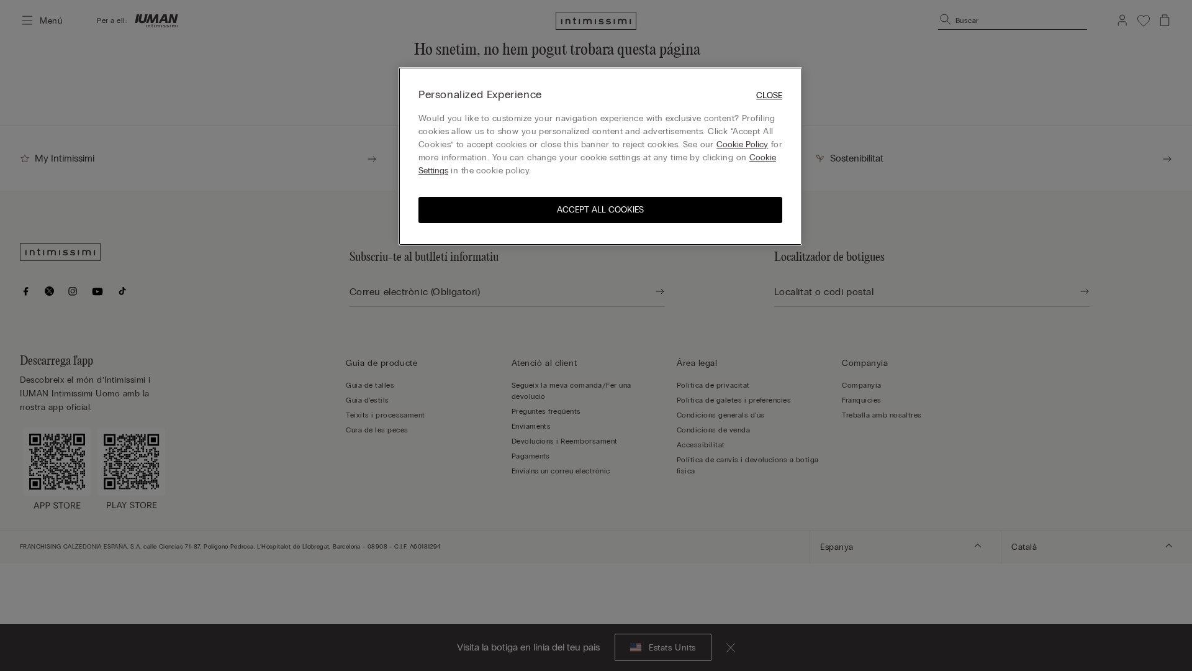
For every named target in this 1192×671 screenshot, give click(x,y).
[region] (600, 156)
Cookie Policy (742, 144)
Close (769, 95)
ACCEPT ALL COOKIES (600, 209)
